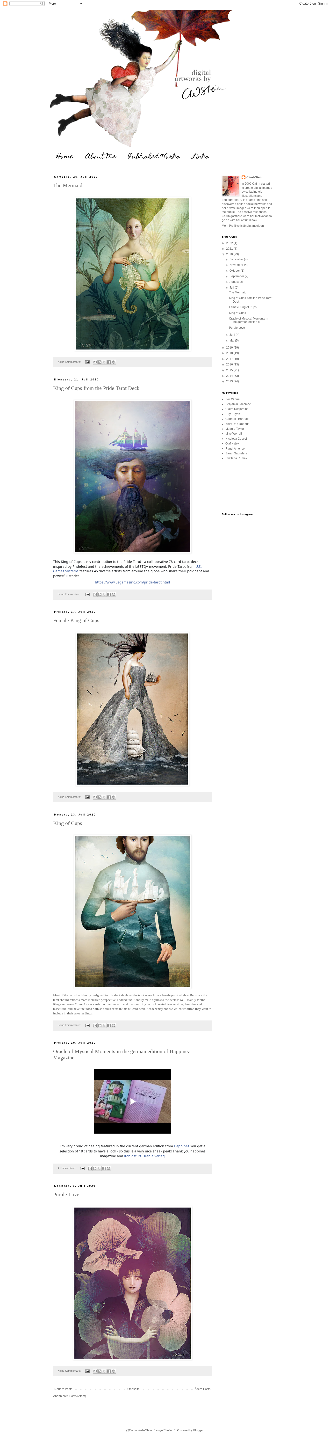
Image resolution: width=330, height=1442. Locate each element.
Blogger (198, 1430)
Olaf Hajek (232, 443)
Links (200, 157)
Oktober (235, 270)
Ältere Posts (202, 1389)
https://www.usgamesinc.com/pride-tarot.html (132, 582)
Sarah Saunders (236, 453)
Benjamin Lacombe (238, 404)
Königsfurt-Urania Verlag (144, 1156)
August (234, 282)
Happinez (181, 1146)
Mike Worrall (233, 433)
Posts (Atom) (77, 1396)
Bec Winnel (232, 399)
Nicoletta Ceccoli (236, 438)
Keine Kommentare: (69, 361)
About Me (101, 157)
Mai (232, 340)
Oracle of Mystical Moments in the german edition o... (248, 320)
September (237, 276)
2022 (230, 243)
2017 (230, 359)
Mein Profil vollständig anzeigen (243, 225)
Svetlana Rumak (236, 458)
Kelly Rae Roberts (237, 424)
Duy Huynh (232, 414)
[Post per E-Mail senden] (87, 361)
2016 (230, 364)
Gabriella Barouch (237, 419)
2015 (230, 370)
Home (64, 157)
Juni (233, 334)
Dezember (237, 259)
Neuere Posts (63, 1389)
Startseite (133, 1389)
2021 (230, 248)
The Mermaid (67, 185)
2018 (230, 353)
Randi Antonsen (235, 448)
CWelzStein (254, 177)
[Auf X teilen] (104, 362)
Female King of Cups (76, 620)
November (237, 265)
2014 (230, 376)
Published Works (154, 157)
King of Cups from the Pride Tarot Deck (96, 388)
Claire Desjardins (236, 409)
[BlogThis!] (99, 362)
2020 (230, 254)
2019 (230, 347)
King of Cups (67, 823)
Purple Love (66, 1194)
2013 (230, 381)
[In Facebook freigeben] (109, 362)
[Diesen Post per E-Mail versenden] (95, 362)
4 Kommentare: (67, 1168)
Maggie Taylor (234, 428)
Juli (232, 287)
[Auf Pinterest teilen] (113, 362)
